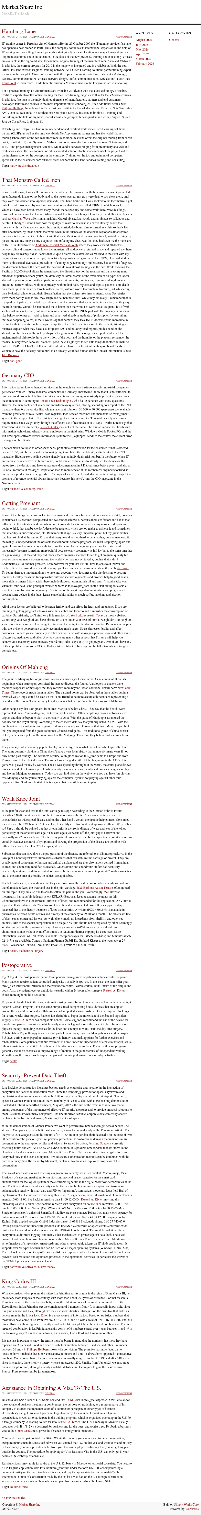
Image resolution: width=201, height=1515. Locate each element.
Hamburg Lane (19, 31)
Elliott (44, 1315)
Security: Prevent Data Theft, (35, 1075)
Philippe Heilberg (13, 108)
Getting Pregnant (21, 503)
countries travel (19, 1487)
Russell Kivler (49, 427)
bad (12, 361)
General (50, 36)
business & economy (22, 489)
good (19, 361)
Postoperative (17, 965)
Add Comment (124, 36)
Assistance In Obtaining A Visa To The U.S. (51, 1387)
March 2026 (143, 59)
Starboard (123, 568)
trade (40, 489)
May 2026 (142, 49)
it (38, 165)
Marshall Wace (21, 218)
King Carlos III (19, 1281)
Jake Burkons (10, 355)
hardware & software (23, 165)
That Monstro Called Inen (31, 179)
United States (23, 1431)
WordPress (192, 1509)
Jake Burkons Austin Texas (86, 615)
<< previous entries (14, 1497)
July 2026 (142, 44)
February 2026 (145, 63)
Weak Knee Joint (21, 798)
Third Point (9, 83)
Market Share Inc (22, 6)
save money (48, 1267)
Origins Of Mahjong (25, 667)
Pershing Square (99, 1143)
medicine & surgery (31, 950)
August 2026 (144, 40)
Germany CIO (18, 375)
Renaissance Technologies (55, 400)
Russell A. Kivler (114, 990)
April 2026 (142, 54)
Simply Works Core (186, 1504)
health (13, 950)
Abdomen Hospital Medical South (56, 245)
